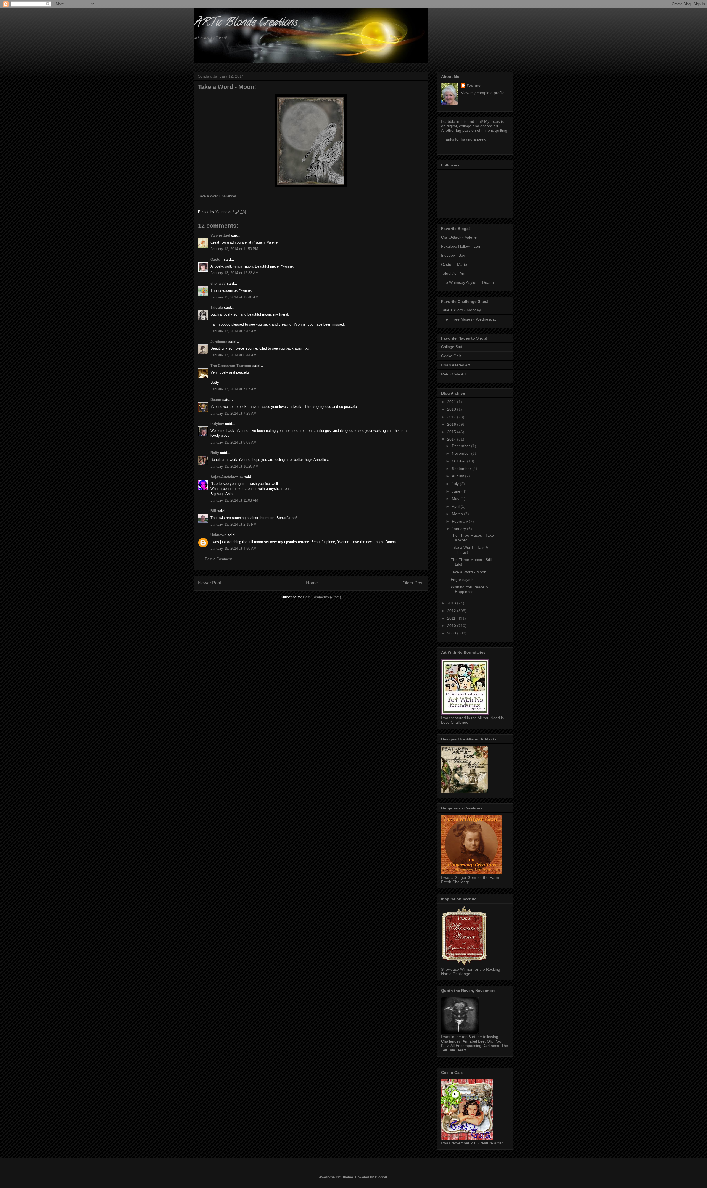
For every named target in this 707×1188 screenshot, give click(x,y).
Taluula (216, 307)
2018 (452, 409)
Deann (215, 400)
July (456, 483)
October (459, 461)
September (462, 468)
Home (312, 583)
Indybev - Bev (453, 255)
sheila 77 (218, 283)
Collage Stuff (452, 347)
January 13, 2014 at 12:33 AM (234, 273)
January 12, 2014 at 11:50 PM (234, 249)
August (458, 476)
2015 (452, 432)
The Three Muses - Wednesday (469, 319)
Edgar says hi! (463, 579)
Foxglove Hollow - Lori (460, 246)
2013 (452, 603)
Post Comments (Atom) (322, 597)
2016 (452, 424)
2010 (452, 625)
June (456, 491)
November (461, 453)
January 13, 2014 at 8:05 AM (233, 442)
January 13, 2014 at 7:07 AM (233, 389)
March (458, 514)
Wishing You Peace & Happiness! (469, 589)
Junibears (218, 342)
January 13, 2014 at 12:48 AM (234, 297)
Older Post (413, 583)
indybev (217, 424)
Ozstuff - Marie (454, 264)
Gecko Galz (451, 356)
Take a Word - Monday (461, 310)
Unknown (218, 535)
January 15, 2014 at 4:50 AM (233, 548)
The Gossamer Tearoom (230, 366)
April (456, 506)
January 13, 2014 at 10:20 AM (234, 466)
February (460, 521)
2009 (452, 633)
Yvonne (473, 85)
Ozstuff (216, 259)
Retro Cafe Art (453, 374)
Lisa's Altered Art (455, 365)
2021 (452, 401)
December (461, 446)
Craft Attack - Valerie (459, 237)
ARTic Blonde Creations (245, 23)
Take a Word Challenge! (217, 196)
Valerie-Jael (220, 235)
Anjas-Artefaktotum (226, 477)
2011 (452, 618)
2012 (452, 610)
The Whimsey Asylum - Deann (467, 282)
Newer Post (209, 583)
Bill (213, 511)
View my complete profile (483, 93)
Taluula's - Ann (453, 273)
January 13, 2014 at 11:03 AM (234, 500)
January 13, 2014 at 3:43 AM (233, 331)
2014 (452, 439)
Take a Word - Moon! (469, 572)
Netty (214, 453)
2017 (452, 417)
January (459, 528)
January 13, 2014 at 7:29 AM (233, 413)
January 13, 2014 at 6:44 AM (233, 355)
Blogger (381, 1177)
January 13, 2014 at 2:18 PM (233, 524)
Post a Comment (218, 559)
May (456, 498)
